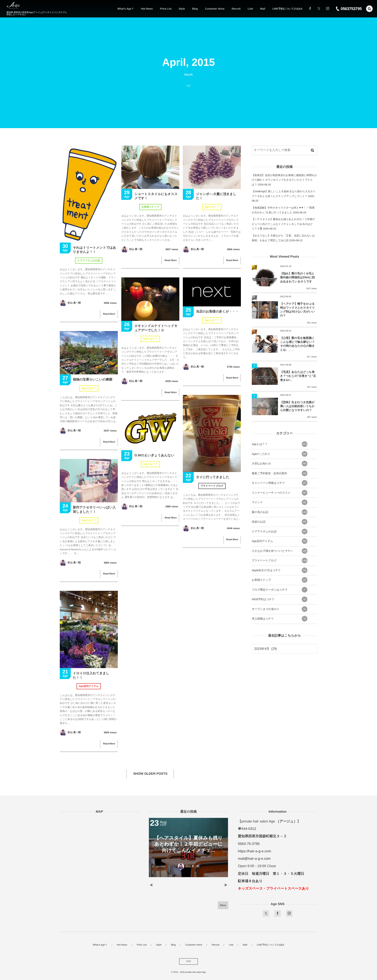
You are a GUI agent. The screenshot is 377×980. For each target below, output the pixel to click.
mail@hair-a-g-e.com (254, 859)
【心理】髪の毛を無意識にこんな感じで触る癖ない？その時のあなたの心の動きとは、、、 (297, 344)
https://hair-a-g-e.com (254, 851)
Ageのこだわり (279, 453)
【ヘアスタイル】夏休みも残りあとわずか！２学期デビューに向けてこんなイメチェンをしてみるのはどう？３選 (283, 224)
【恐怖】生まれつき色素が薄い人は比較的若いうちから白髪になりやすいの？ (297, 406)
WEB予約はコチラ (279, 599)
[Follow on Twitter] (318, 8)
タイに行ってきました (212, 477)
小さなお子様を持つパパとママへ (279, 550)
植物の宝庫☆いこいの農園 (92, 379)
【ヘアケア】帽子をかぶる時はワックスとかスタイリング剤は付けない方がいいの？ (297, 309)
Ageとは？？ (211, 207)
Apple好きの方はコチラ (279, 570)
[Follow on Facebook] (277, 913)
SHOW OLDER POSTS (150, 774)
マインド (279, 502)
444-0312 (249, 829)
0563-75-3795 (249, 844)
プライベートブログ (211, 486)
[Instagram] (327, 8)
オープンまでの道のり (279, 609)
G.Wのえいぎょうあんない (154, 455)
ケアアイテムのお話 (88, 260)
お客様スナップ (150, 207)
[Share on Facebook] (310, 8)
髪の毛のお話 (279, 512)
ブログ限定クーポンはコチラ (278, 589)
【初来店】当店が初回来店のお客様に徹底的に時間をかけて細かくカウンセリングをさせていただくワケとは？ (284, 180)
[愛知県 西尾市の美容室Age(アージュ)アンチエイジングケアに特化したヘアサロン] (13, 5)
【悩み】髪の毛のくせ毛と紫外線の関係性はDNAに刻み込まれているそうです (297, 277)
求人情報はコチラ (279, 618)
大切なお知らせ (279, 463)
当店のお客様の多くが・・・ (217, 311)
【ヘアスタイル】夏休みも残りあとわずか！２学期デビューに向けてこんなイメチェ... (171, 844)
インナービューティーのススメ (279, 492)
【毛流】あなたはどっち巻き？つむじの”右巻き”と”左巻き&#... (298, 375)
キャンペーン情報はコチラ (279, 482)
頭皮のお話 (279, 521)
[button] (369, 8)
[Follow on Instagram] (289, 913)
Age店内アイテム (89, 686)
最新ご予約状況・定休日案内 (279, 473)
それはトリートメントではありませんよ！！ (94, 250)
